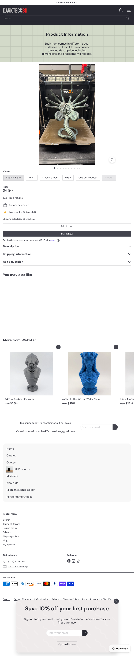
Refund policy (10, 528)
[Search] (127, 18)
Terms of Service (11, 523)
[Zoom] (112, 159)
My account (9, 544)
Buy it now (67, 233)
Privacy (7, 532)
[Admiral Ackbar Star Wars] (32, 377)
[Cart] (121, 10)
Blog (5, 540)
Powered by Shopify (100, 599)
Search (6, 519)
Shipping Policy (11, 536)
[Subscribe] (85, 633)
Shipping (7, 219)
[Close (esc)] (116, 601)
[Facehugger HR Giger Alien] (25, 305)
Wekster (28, 340)
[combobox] (67, 18)
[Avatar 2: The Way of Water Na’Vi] (89, 377)
